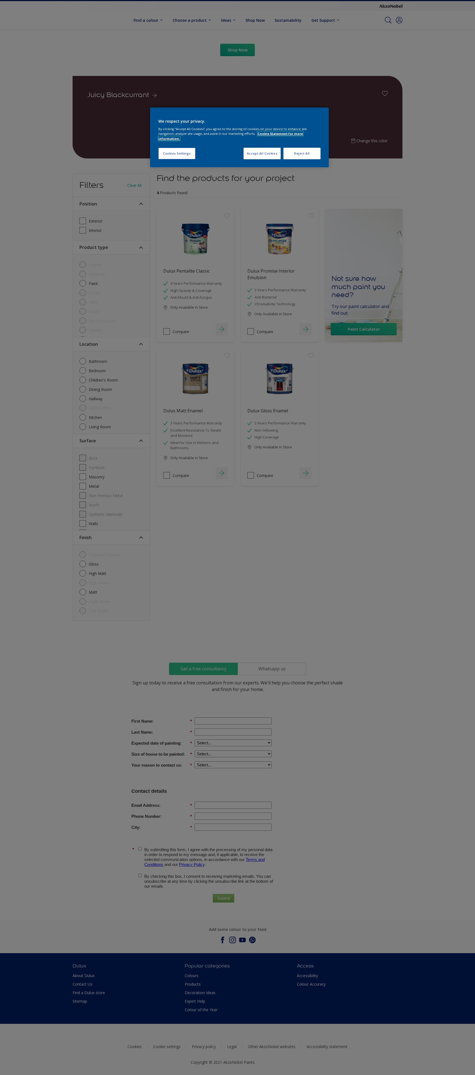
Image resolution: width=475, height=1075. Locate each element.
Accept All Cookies (262, 153)
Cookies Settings (177, 153)
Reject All (302, 153)
